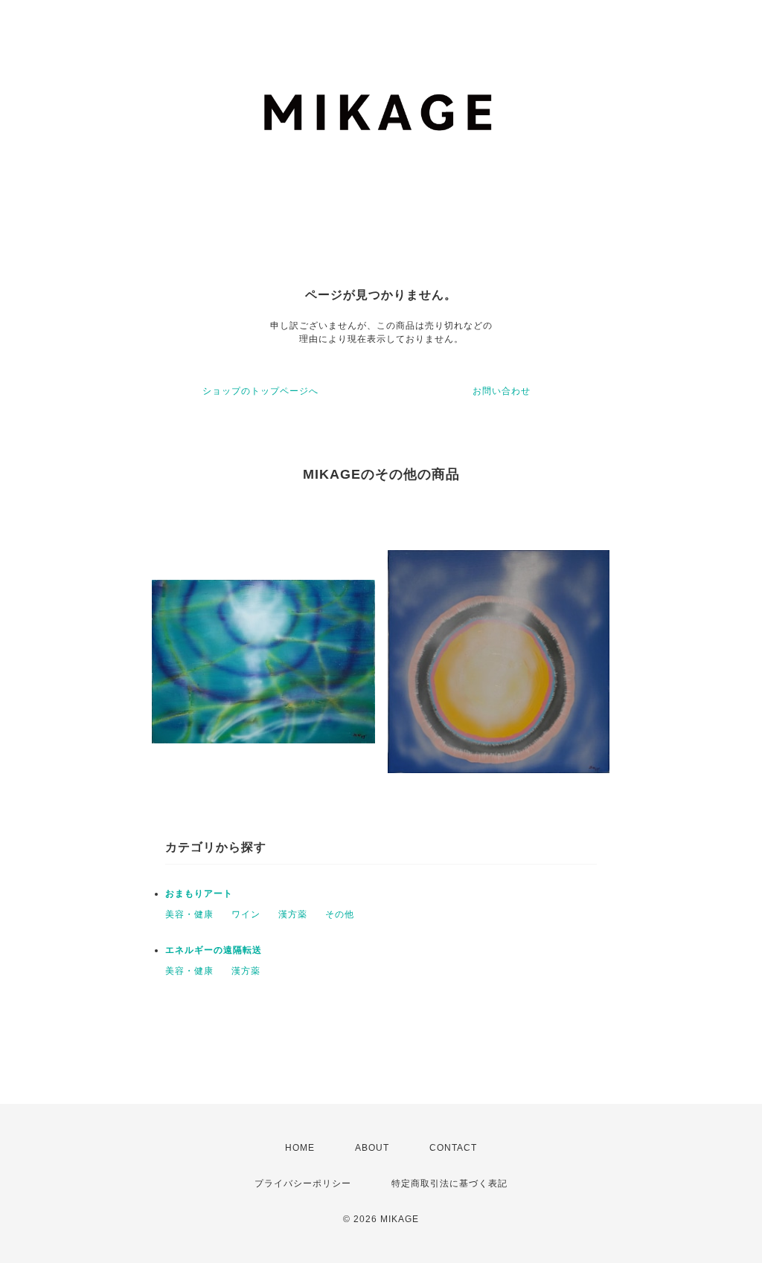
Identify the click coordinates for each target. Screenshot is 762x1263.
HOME (300, 1148)
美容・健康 (189, 914)
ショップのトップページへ (260, 391)
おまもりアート (199, 893)
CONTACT (453, 1148)
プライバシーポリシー (302, 1183)
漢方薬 (292, 914)
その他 (339, 914)
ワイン (245, 914)
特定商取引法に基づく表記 (449, 1183)
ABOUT (372, 1148)
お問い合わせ (502, 391)
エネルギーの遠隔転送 (213, 950)
